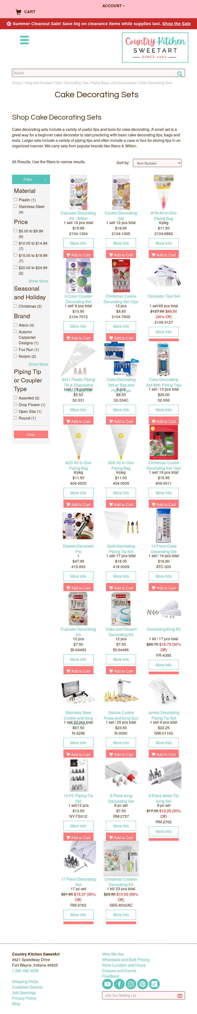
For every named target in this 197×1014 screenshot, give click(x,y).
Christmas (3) (30, 306)
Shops (17, 82)
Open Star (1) (30, 411)
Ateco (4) (26, 325)
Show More (38, 281)
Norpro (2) (27, 356)
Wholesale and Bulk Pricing (125, 959)
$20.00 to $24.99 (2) (33, 270)
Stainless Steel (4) (31, 209)
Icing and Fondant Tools (43, 82)
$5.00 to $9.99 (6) (31, 233)
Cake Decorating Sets (155, 82)
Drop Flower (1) (32, 404)
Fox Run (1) (29, 349)
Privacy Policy (24, 998)
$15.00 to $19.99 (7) (33, 258)
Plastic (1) (27, 199)
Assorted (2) (29, 398)
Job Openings (24, 992)
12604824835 (25, 970)
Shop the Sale (176, 23)
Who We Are (113, 954)
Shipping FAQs (25, 981)
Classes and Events (119, 970)
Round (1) (27, 418)
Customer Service (27, 987)
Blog (16, 1003)
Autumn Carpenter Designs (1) (28, 337)
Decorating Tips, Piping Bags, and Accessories (100, 82)
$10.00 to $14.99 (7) (33, 245)
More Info (78, 243)
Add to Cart (80, 255)
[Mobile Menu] (23, 41)
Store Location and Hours (124, 965)
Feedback (110, 976)
